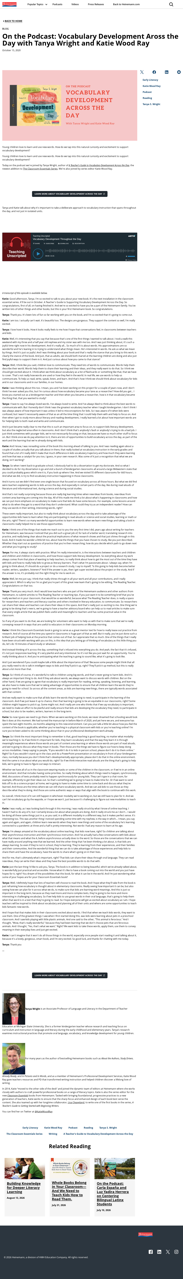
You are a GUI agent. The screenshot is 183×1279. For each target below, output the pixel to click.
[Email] (179, 72)
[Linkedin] (166, 72)
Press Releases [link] (96, 4)
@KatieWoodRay (43, 1111)
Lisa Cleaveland (76, 1102)
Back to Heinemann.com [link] (126, 4)
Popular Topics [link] (35, 4)
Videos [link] (75, 4)
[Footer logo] (145, 1234)
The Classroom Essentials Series (40, 168)
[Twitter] (142, 72)
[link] (9, 4)
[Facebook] (154, 72)
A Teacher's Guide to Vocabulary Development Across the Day (99, 165)
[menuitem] (9, 4)
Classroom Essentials (17, 1095)
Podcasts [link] (57, 4)
